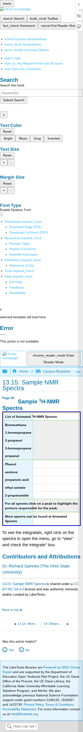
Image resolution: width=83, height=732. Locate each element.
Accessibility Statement (19, 709)
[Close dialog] (3, 334)
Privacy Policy (34, 704)
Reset (7, 131)
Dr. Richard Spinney (20, 566)
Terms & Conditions (59, 704)
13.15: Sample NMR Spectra (24, 584)
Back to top (10, 610)
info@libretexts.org (24, 714)
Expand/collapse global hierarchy (7, 371)
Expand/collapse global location (78, 370)
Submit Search (13, 100)
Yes (11, 650)
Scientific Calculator (23, 254)
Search (9, 726)
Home (23, 371)
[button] (16, 287)
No (27, 650)
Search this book (12, 85)
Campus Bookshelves (59, 371)
